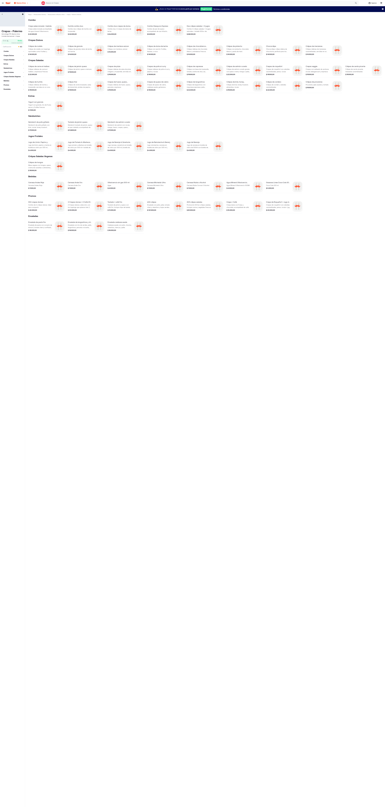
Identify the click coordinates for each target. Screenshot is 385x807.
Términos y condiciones (221, 9)
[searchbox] (199, 3)
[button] (21, 3)
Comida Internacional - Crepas (11, 36)
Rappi (30, 14)
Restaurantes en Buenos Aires (56, 14)
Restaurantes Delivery (40, 14)
